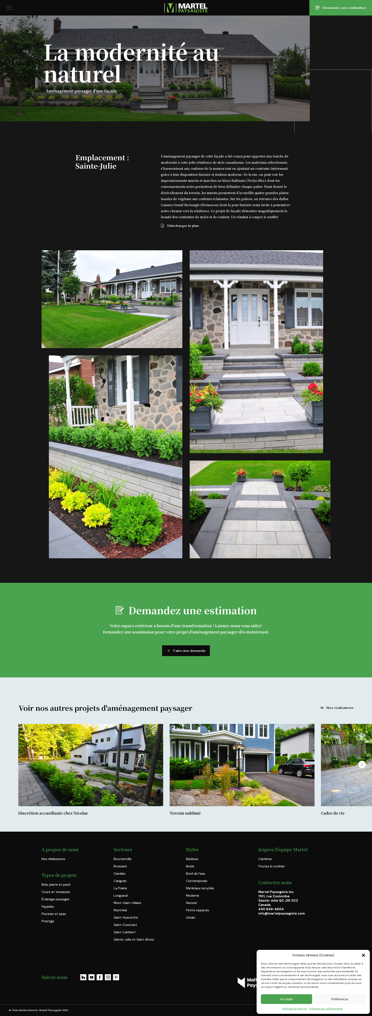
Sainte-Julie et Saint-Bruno (134, 939)
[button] (363, 955)
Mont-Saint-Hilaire (127, 903)
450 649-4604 (271, 909)
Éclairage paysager (56, 899)
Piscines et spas (54, 914)
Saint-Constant (125, 925)
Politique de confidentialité (326, 1008)
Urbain (190, 917)
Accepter (286, 999)
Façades (48, 906)
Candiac (120, 873)
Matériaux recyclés (200, 888)
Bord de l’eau (195, 873)
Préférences (340, 999)
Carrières (265, 859)
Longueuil (121, 895)
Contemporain (196, 881)
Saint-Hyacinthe (126, 917)
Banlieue (192, 859)
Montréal (120, 910)
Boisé (190, 866)
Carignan (120, 881)
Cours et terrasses (56, 892)
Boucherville (123, 859)
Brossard (120, 866)
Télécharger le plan (183, 226)
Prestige (48, 921)
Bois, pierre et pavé (56, 884)
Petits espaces (197, 910)
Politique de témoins (294, 1008)
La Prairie (120, 888)
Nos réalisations (339, 708)
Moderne (192, 895)
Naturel (191, 903)
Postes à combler (271, 866)
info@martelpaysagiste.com (281, 913)
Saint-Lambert (125, 932)
